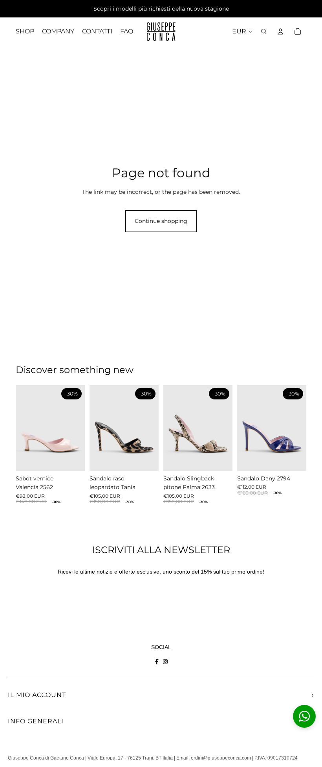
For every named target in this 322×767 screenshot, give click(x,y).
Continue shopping (161, 220)
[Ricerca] (264, 31)
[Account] (280, 31)
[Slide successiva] (76, 427)
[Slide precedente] (24, 427)
